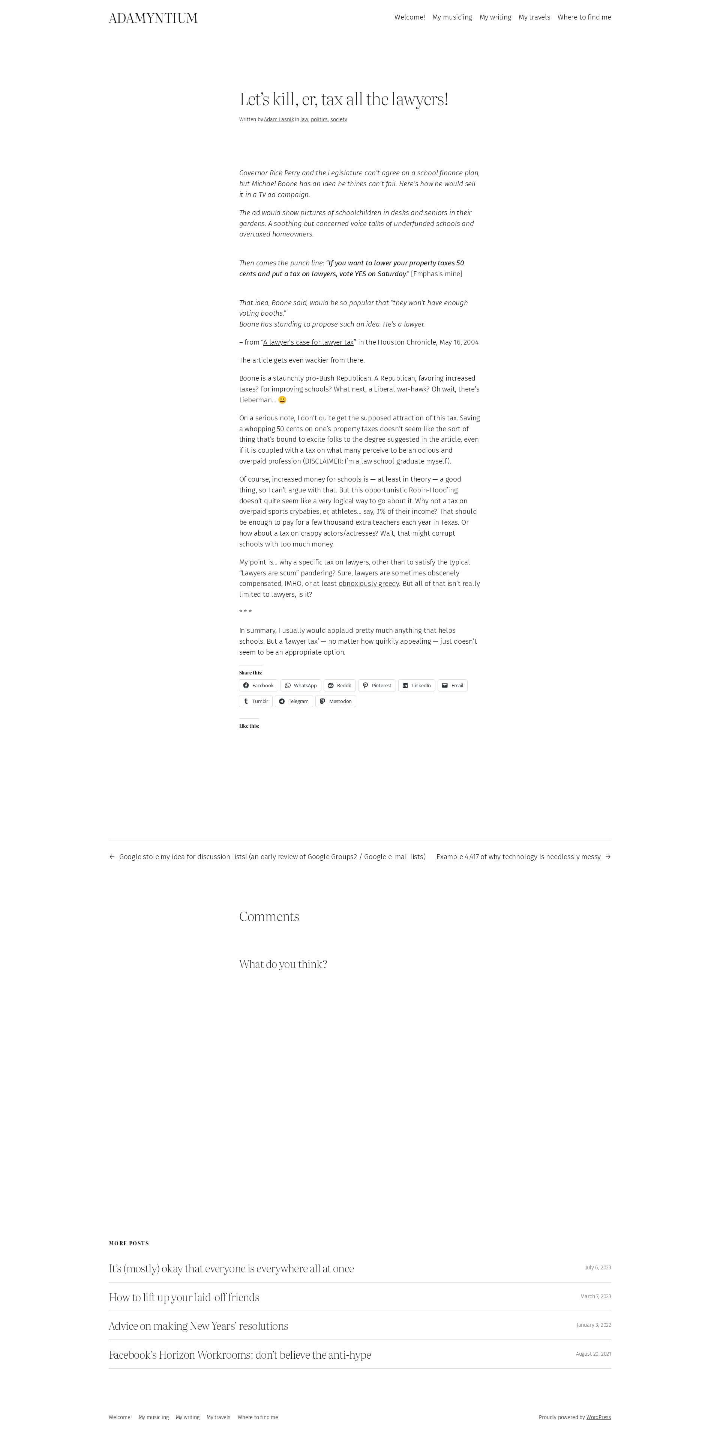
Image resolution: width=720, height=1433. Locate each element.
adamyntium (153, 17)
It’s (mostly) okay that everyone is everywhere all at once (231, 1268)
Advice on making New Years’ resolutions (198, 1325)
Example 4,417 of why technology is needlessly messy (518, 856)
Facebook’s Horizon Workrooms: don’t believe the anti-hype (240, 1354)
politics (319, 119)
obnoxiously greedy (369, 583)
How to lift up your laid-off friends (184, 1297)
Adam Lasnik (279, 119)
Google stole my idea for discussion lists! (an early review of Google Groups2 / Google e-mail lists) (272, 856)
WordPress (598, 1417)
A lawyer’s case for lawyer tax (308, 342)
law (304, 119)
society (338, 119)
